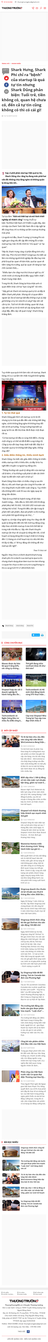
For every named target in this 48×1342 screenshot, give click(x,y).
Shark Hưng (9, 625)
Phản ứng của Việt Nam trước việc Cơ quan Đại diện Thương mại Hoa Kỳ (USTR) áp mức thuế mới (32, 1075)
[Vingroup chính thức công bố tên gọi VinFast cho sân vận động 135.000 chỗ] (11, 924)
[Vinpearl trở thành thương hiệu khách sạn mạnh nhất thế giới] (11, 815)
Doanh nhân (22, 1294)
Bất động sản (38, 1292)
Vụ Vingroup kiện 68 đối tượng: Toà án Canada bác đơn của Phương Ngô (33, 975)
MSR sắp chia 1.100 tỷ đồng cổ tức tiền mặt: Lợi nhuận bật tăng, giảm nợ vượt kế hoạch (33, 780)
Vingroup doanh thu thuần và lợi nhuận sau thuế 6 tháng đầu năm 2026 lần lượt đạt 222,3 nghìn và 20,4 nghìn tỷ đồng (33, 892)
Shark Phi (30, 625)
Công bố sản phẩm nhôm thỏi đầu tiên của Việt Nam (33, 1042)
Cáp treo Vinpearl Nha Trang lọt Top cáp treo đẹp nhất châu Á (36, 718)
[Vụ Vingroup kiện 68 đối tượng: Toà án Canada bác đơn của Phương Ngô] (11, 977)
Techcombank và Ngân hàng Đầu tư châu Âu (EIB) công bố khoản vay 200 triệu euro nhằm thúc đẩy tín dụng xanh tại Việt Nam (12, 718)
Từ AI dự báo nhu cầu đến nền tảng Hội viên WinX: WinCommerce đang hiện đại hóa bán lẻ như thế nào (33, 740)
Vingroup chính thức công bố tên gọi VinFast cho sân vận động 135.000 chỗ (33, 922)
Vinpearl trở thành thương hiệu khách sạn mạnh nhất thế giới (33, 813)
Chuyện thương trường (8, 1294)
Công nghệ (38, 1294)
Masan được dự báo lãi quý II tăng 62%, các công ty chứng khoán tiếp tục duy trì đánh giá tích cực (12, 666)
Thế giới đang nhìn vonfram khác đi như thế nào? (35, 666)
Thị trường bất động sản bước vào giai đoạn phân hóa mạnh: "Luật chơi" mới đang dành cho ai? (32, 1009)
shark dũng (20, 625)
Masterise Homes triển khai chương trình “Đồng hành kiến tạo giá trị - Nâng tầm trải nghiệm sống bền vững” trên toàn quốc (33, 846)
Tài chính (21, 1292)
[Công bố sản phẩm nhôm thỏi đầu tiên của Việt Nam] (11, 1046)
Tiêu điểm (5, 1292)
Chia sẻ (36, 635)
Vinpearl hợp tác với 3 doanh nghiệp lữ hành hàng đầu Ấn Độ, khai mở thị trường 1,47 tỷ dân (12, 692)
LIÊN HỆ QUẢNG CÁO (15, 1339)
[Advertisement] (24, 36)
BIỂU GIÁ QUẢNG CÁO (32, 1339)
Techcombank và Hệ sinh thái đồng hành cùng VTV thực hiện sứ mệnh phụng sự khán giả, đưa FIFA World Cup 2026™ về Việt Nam (35, 692)
